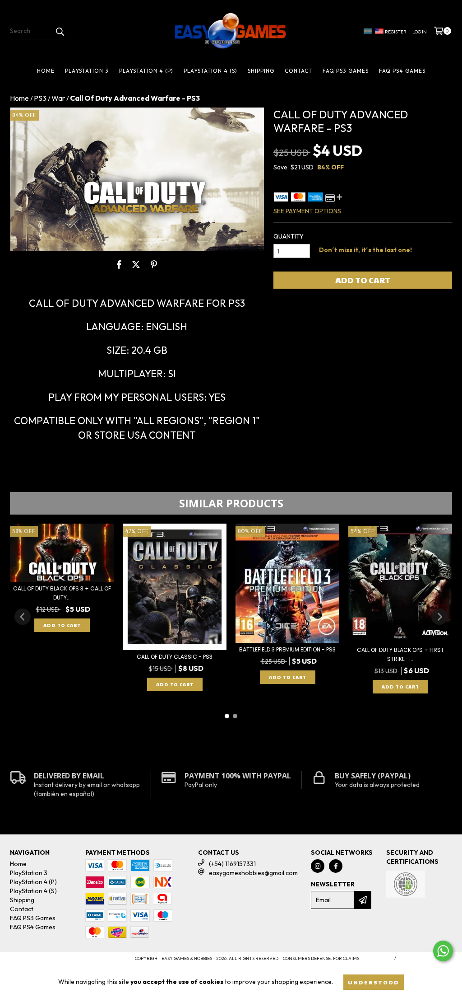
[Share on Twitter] (136, 264)
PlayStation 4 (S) (210, 70)
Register (396, 32)
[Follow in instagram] (317, 866)
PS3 (40, 98)
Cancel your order (425, 958)
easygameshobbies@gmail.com (253, 873)
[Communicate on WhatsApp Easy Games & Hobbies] (443, 951)
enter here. (375, 958)
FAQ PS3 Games (346, 70)
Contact (298, 70)
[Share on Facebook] (119, 264)
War (58, 98)
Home (46, 70)
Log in (419, 32)
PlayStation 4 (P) (146, 70)
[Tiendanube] (49, 961)
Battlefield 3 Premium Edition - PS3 (287, 649)
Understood (373, 982)
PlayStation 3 (87, 70)
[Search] (60, 31)
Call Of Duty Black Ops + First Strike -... (400, 654)
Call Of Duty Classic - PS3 (175, 656)
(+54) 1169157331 (232, 864)
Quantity (288, 236)
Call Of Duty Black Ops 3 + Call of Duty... (62, 593)
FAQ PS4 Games (402, 70)
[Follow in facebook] (335, 866)
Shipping (261, 70)
